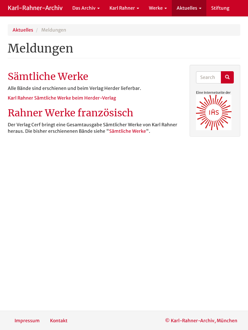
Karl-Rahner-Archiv (35, 8)
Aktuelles (187, 8)
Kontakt (58, 321)
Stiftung (220, 8)
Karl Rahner (122, 8)
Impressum (27, 321)
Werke (156, 8)
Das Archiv (84, 8)
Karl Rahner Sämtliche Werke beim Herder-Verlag (62, 98)
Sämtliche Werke (127, 131)
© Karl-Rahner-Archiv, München (201, 321)
